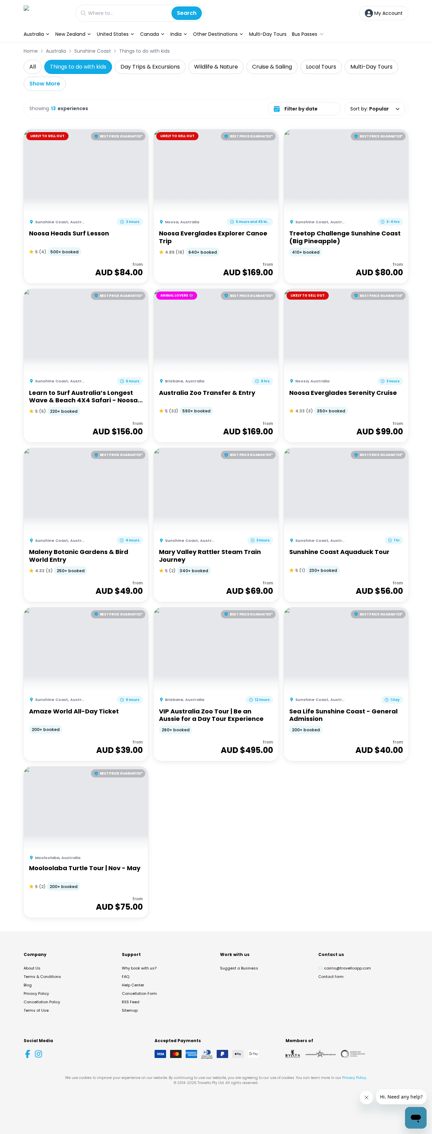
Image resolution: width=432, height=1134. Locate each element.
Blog (28, 985)
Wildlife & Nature (216, 67)
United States (113, 34)
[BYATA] (293, 1054)
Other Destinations (215, 34)
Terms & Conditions (42, 976)
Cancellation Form (139, 993)
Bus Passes (304, 34)
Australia (34, 34)
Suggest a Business (239, 968)
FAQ (125, 976)
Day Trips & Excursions (150, 67)
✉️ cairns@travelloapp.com (344, 968)
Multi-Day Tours (268, 34)
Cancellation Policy (42, 1002)
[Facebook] (28, 1054)
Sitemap (130, 1010)
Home (31, 51)
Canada (149, 34)
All (32, 67)
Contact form (331, 976)
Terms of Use (36, 1010)
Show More (44, 83)
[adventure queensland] (320, 1054)
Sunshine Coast (92, 51)
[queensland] (353, 1054)
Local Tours (321, 67)
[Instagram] (38, 1054)
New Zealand (70, 34)
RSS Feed (130, 1002)
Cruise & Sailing (272, 67)
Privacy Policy (36, 993)
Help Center (133, 985)
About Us (32, 968)
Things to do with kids (144, 51)
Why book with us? (139, 968)
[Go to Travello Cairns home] (46, 13)
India (176, 34)
